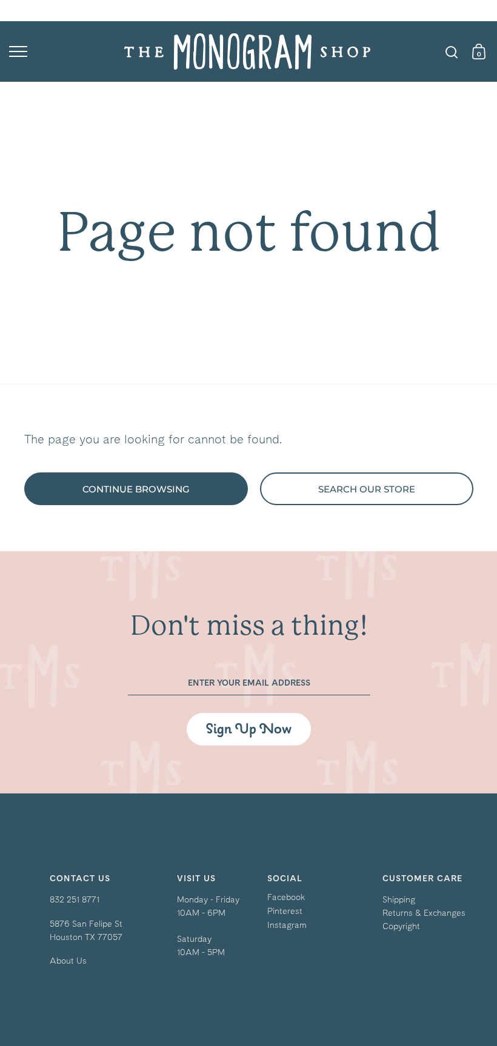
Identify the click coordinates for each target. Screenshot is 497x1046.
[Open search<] (451, 51)
